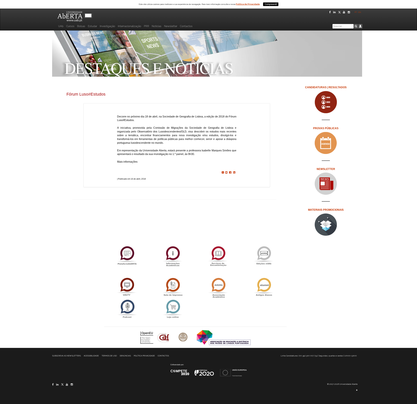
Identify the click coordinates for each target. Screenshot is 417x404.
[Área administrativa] (356, 390)
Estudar (92, 26)
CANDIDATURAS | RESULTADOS (326, 87)
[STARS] (183, 337)
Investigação (107, 26)
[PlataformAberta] (127, 255)
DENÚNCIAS (125, 356)
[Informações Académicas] (172, 255)
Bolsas (81, 26)
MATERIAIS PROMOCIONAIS (326, 209)
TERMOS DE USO (109, 356)
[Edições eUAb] (263, 255)
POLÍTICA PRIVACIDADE (144, 356)
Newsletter (170, 26)
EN (359, 12)
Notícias (156, 26)
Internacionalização (129, 26)
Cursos (70, 26)
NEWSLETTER (326, 169)
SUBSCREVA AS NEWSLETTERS (66, 356)
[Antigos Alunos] (263, 287)
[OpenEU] (147, 337)
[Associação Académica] (218, 287)
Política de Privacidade (248, 4)
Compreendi (271, 4)
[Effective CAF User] (164, 337)
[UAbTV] (127, 287)
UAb (61, 26)
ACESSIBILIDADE (91, 356)
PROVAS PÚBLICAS (325, 128)
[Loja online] (172, 308)
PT (356, 12)
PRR (146, 26)
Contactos (186, 26)
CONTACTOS (163, 356)
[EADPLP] (223, 337)
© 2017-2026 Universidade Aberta (342, 384)
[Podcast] (127, 308)
